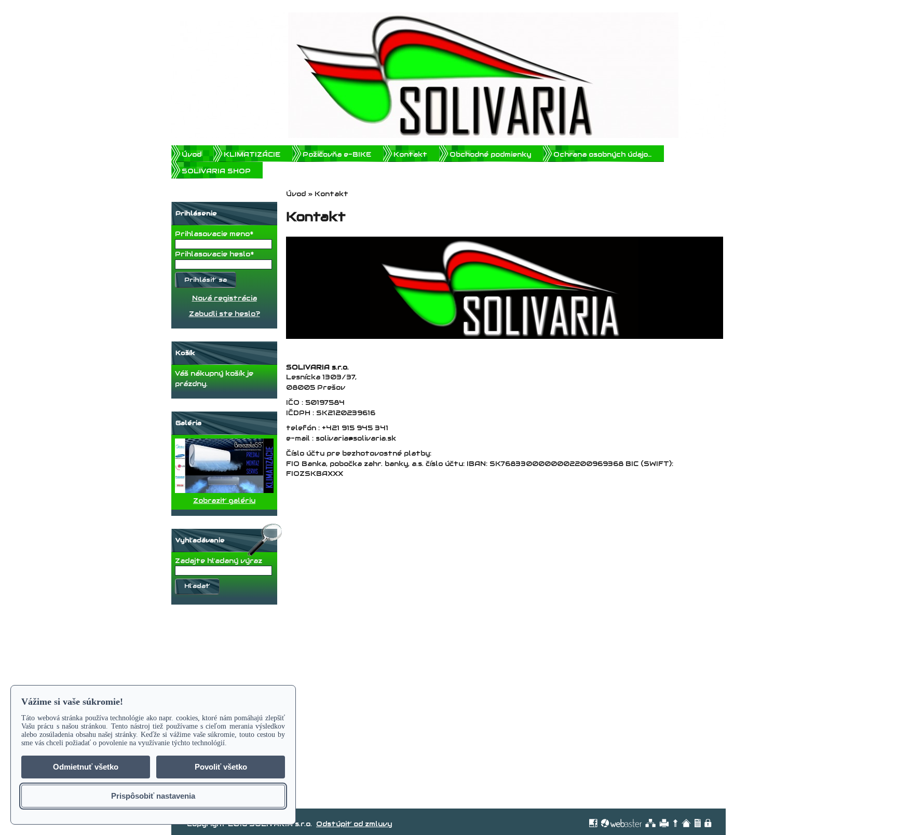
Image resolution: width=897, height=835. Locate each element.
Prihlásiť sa (205, 279)
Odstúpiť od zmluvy (354, 823)
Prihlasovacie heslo (212, 254)
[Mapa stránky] (650, 823)
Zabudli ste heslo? (224, 313)
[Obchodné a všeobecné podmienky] (698, 823)
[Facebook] (593, 823)
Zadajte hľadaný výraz (218, 560)
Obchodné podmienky (490, 154)
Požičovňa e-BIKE (337, 154)
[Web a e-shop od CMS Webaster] (621, 823)
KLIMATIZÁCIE (252, 154)
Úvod (191, 154)
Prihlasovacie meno (212, 233)
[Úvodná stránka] (686, 823)
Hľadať (197, 586)
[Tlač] (664, 823)
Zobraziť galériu (224, 500)
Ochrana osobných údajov (603, 154)
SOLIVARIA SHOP (216, 171)
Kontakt (410, 154)
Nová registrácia (224, 298)
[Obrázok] (224, 490)
